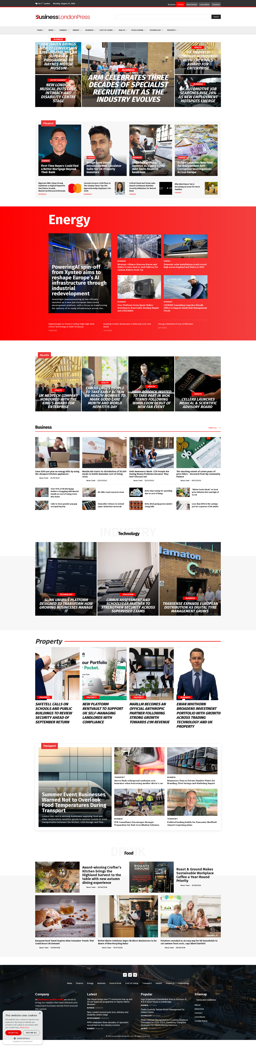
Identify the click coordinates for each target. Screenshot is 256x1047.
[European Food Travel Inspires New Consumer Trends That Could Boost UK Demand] (65, 916)
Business (58, 39)
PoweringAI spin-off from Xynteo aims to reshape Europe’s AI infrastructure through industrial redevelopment (79, 280)
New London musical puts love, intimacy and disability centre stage (107, 1013)
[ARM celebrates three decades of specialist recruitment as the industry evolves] (128, 74)
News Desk (43, 478)
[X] (135, 975)
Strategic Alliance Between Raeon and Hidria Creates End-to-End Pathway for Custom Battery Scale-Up (137, 267)
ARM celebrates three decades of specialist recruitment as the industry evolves (107, 1023)
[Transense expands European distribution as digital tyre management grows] (190, 579)
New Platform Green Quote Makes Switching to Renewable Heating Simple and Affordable (138, 308)
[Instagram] (130, 975)
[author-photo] (37, 477)
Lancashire (204, 4)
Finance (45, 161)
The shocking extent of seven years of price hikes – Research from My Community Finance (198, 474)
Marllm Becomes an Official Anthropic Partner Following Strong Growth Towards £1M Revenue (149, 713)
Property (44, 697)
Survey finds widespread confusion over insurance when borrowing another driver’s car (138, 782)
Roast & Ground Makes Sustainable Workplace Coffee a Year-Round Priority (195, 875)
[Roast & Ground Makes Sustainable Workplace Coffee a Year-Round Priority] (151, 877)
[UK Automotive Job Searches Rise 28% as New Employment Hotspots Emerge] (198, 91)
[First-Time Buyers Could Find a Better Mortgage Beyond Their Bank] (59, 150)
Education (128, 594)
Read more (24, 1027)
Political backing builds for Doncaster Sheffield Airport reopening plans (192, 823)
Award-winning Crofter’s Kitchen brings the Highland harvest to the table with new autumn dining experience (101, 875)
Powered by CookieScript (23, 1041)
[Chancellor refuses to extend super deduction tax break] (89, 505)
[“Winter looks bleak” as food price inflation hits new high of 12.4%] (183, 492)
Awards (144, 1028)
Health (197, 47)
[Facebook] (125, 975)
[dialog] (23, 1027)
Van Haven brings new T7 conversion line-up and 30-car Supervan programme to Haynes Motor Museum (109, 1002)
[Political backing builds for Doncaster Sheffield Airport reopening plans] (192, 802)
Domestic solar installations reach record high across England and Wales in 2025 (185, 266)
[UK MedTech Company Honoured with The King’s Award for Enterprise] (198, 58)
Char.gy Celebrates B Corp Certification (175, 324)
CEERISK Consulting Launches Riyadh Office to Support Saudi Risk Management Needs (185, 308)
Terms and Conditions (206, 1000)
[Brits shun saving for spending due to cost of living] (136, 492)
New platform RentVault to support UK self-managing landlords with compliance (102, 713)
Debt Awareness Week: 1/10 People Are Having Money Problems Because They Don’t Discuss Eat (149, 474)
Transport (119, 777)
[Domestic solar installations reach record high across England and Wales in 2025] (185, 246)
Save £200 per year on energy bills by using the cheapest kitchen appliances (57, 472)
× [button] (40, 1013)
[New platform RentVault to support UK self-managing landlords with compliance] (104, 673)
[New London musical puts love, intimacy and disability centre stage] (58, 91)
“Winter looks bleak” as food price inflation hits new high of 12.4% (205, 492)
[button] (22, 1038)
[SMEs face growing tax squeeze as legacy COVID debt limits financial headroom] (150, 150)
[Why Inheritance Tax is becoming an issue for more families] (211, 188)
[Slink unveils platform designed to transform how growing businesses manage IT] (66, 579)
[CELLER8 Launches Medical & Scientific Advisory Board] (198, 383)
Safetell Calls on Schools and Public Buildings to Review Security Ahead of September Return (53, 713)
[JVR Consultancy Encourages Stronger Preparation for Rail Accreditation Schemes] (139, 802)
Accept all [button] (13, 1033)
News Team (91, 887)
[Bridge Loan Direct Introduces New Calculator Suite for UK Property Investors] (105, 150)
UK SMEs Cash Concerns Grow (111, 492)
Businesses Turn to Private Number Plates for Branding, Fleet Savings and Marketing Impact (191, 782)
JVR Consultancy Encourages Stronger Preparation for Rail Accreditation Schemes (136, 823)
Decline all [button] (31, 1033)
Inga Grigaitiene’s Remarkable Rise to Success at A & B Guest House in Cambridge (163, 1000)
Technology (65, 594)
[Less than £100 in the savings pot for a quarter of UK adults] (183, 505)
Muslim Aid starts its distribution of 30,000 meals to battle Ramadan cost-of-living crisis (104, 474)
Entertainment (58, 80)
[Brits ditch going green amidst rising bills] (136, 505)
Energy (167, 261)
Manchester (192, 4)
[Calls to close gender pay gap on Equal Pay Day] (42, 505)
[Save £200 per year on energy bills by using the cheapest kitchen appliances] (57, 452)
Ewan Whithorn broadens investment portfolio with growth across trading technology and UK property (198, 715)
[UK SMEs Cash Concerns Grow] (89, 492)
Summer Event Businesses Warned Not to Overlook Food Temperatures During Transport (74, 802)
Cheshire (216, 4)
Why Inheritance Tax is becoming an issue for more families (187, 186)
